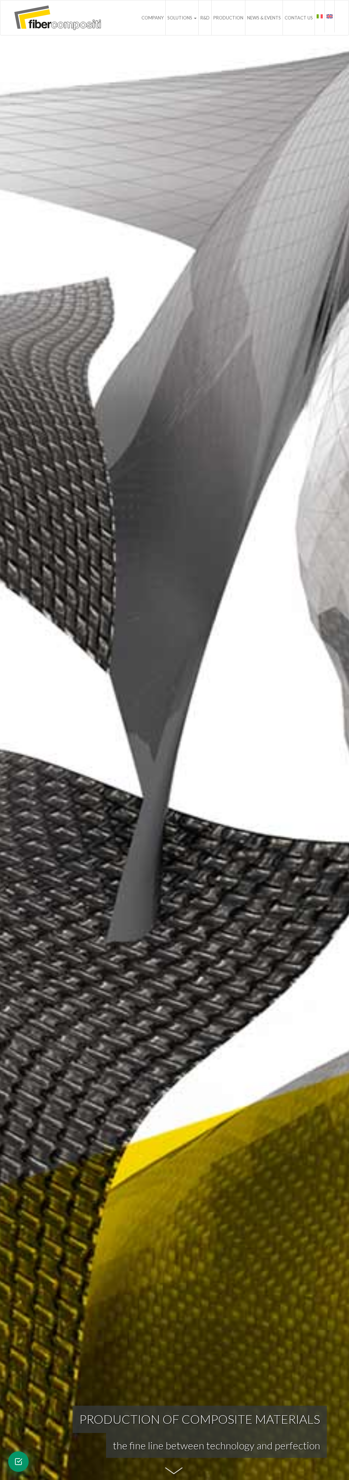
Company (152, 17)
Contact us (299, 17)
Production (228, 17)
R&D (205, 17)
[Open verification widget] (18, 1461)
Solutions (180, 17)
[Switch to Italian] (319, 16)
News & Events (264, 17)
